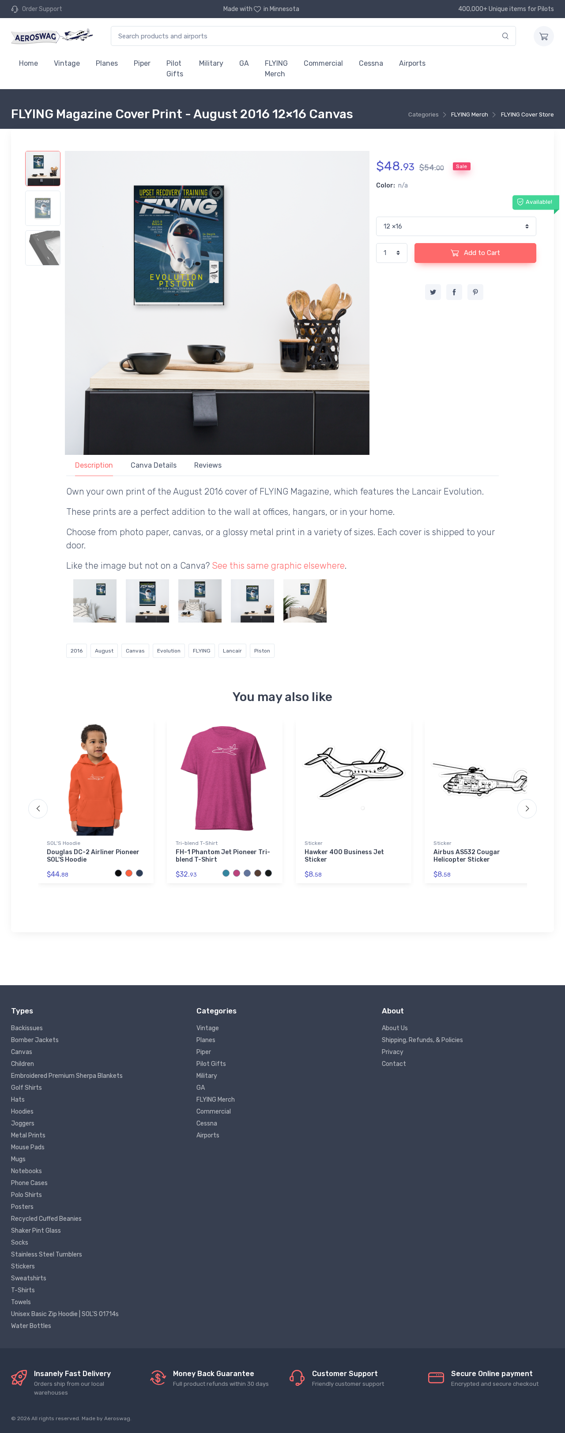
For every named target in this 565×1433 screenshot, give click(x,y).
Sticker (314, 843)
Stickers (23, 1266)
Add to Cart (481, 253)
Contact (394, 1064)
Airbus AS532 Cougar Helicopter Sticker (466, 855)
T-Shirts (23, 1290)
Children (22, 1064)
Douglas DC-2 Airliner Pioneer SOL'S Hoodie (93, 855)
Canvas (135, 651)
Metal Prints (28, 1135)
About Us (395, 1028)
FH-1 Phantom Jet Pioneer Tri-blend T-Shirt (223, 855)
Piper (142, 63)
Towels (21, 1302)
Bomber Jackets (35, 1040)
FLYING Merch (276, 68)
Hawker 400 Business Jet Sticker (344, 855)
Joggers (22, 1123)
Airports (412, 63)
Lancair (232, 651)
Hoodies (22, 1111)
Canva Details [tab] (154, 465)
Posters (22, 1207)
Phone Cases (29, 1183)
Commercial (323, 63)
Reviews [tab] (208, 465)
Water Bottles (31, 1326)
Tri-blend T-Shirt (197, 843)
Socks (19, 1242)
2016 (77, 651)
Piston (262, 651)
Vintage (67, 63)
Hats (18, 1099)
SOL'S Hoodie (63, 843)
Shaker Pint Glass (36, 1230)
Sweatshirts (28, 1278)
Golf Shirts (26, 1088)
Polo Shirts (26, 1195)
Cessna (371, 63)
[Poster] (305, 601)
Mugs (18, 1159)
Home (28, 63)
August (104, 651)
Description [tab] (94, 465)
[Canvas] (147, 601)
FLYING (202, 651)
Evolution (169, 651)
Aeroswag (117, 1418)
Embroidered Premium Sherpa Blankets (67, 1076)
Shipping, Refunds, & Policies (422, 1040)
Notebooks (26, 1171)
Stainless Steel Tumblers (46, 1254)
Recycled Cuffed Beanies (46, 1219)
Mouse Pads (28, 1147)
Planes (107, 63)
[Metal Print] (95, 601)
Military (211, 63)
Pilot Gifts (174, 68)
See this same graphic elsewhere (278, 565)
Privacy (392, 1052)
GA (244, 63)
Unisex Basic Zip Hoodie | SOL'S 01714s (65, 1314)
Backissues (27, 1028)
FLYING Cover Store (527, 114)
